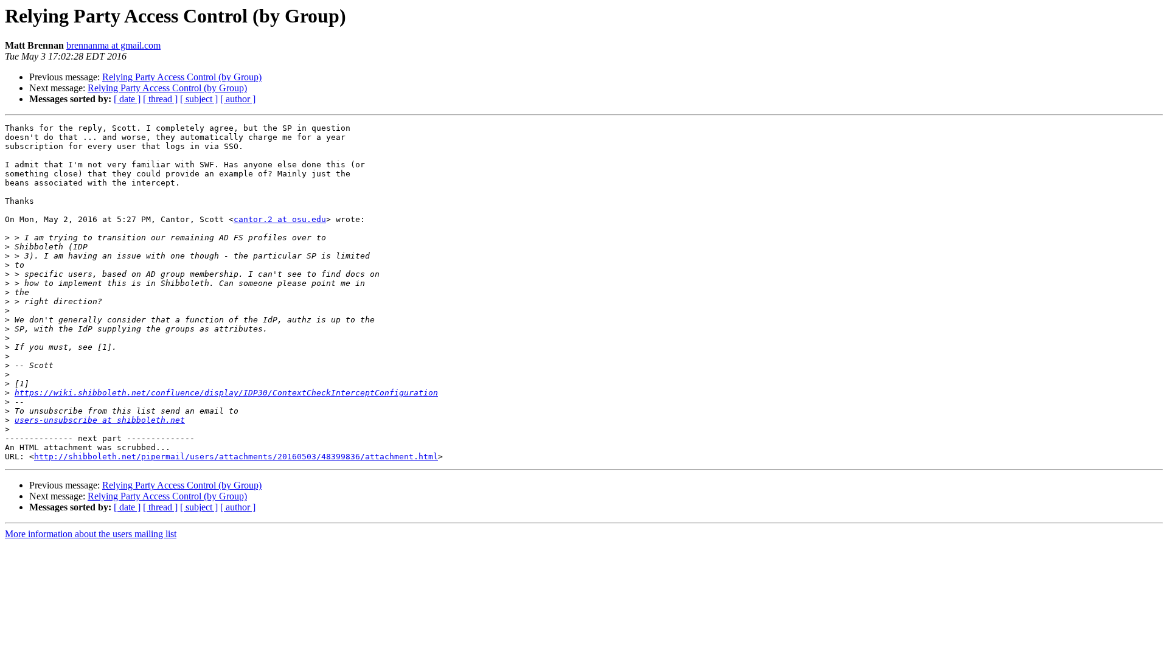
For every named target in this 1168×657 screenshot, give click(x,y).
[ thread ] (160, 99)
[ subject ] (199, 99)
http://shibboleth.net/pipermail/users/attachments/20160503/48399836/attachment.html (236, 456)
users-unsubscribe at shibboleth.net (100, 420)
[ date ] (127, 99)
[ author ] (237, 99)
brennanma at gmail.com (113, 45)
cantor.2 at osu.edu (280, 219)
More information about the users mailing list (90, 534)
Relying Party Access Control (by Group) (182, 77)
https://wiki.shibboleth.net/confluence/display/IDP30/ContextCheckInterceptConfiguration (226, 392)
